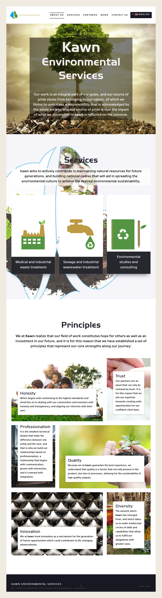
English (144, 14)
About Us (57, 15)
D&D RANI (145, 586)
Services (73, 15)
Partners (90, 15)
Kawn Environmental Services (65, 588)
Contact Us (120, 15)
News (105, 15)
